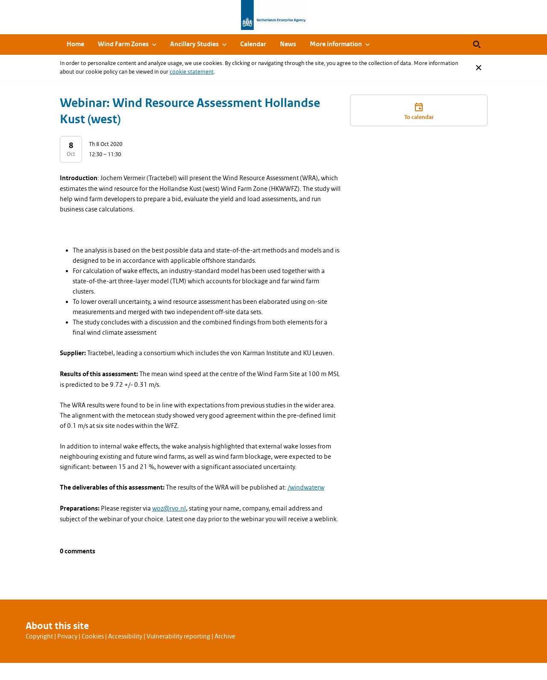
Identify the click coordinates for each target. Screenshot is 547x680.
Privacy (67, 636)
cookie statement (192, 71)
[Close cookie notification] (478, 67)
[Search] (477, 44)
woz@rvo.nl (169, 508)
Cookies (93, 636)
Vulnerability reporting (178, 636)
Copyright (39, 636)
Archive (225, 636)
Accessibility (125, 636)
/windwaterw (306, 487)
